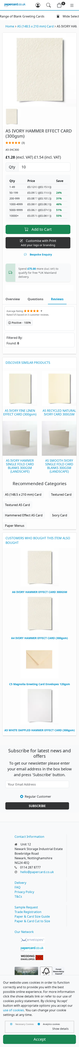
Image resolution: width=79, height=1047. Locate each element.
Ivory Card (59, 515)
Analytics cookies (51, 1024)
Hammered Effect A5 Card (24, 515)
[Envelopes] (33, 940)
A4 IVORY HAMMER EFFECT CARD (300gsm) (39, 638)
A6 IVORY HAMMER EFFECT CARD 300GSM (39, 592)
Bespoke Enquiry (41, 254)
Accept (40, 1039)
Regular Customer (38, 796)
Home (9, 26)
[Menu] (70, 5)
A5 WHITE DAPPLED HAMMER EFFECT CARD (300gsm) (39, 730)
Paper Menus (14, 526)
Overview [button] (13, 299)
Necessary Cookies (24, 1024)
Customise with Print (38, 243)
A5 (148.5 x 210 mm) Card (35, 26)
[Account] (38, 5)
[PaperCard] (33, 949)
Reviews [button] (57, 299)
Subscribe (37, 806)
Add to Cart (41, 229)
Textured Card (61, 494)
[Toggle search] (48, 5)
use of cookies (13, 1010)
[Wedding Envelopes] (33, 958)
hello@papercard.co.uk (37, 872)
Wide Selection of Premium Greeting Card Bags (42, 16)
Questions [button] (35, 299)
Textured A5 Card (17, 505)
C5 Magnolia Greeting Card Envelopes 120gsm (39, 684)
